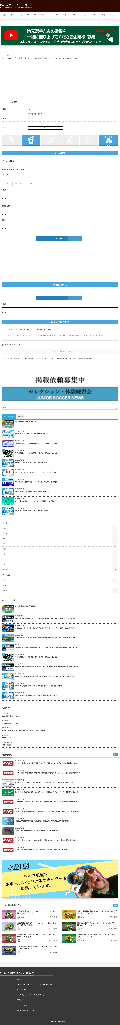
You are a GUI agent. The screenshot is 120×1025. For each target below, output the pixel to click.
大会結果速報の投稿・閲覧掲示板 (25, 421)
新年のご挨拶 (6, 738)
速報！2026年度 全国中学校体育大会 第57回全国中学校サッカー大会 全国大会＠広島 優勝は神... (45, 628)
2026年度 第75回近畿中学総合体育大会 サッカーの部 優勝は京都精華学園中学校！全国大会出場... (46, 647)
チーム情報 (30, 137)
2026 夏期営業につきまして (11, 716)
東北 (12, 15)
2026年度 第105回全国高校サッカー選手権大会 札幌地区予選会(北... (36, 482)
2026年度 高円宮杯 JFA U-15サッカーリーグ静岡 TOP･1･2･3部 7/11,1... (38, 695)
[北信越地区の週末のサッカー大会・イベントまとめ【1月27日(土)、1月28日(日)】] (9, 926)
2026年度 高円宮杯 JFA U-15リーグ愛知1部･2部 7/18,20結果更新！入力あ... (39, 686)
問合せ (112, 15)
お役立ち (93, 15)
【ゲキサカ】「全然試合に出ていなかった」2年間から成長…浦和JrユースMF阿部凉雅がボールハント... (48, 801)
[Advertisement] (60, 78)
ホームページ (45, 128)
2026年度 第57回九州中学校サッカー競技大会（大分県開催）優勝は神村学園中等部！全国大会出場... (47, 666)
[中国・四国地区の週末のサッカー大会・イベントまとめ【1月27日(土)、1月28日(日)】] (69, 914)
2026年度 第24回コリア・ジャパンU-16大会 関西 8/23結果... (34, 501)
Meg (82, 940)
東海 (35, 15)
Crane (83, 928)
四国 (57, 15)
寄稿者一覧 (20, 1000)
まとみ (23, 952)
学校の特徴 (108, 137)
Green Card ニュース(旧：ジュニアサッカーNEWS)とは (35, 984)
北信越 (20, 15)
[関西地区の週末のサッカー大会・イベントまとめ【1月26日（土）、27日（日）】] (69, 926)
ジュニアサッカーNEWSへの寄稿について (30, 995)
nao (22, 928)
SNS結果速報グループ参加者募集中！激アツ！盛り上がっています (36, 453)
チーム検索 (83, 15)
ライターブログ (22, 1005)
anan (22, 917)
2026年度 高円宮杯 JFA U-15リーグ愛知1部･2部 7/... (31, 462)
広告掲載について (22, 989)
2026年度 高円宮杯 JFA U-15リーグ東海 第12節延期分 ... (33, 491)
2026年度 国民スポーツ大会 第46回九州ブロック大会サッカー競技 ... (37, 443)
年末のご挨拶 (6, 745)
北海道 (4, 15)
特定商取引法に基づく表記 (25, 1010)
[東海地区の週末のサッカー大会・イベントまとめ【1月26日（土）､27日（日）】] (9, 914)
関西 (42, 15)
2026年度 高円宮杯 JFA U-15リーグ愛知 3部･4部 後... (32, 511)
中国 (50, 15)
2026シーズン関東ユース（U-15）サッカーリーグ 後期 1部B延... (35, 472)
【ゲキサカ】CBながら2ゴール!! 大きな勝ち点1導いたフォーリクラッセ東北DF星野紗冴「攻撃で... (46, 840)
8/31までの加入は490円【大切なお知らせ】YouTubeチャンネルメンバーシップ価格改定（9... (44, 782)
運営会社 (20, 979)
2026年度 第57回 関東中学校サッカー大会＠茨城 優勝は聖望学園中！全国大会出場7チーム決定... (45, 618)
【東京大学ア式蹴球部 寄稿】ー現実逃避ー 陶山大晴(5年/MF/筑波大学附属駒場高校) (42, 821)
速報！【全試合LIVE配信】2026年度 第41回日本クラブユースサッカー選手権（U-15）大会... (44, 676)
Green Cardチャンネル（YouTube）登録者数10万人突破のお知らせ (23, 730)
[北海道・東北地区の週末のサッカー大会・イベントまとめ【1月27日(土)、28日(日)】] (9, 950)
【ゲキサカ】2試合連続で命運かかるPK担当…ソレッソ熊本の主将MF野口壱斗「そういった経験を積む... (48, 811)
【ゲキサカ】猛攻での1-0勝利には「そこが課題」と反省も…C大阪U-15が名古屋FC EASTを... (45, 850)
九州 (64, 15)
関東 (28, 15)
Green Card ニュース (14, 5)
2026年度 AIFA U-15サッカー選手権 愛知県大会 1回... (32, 434)
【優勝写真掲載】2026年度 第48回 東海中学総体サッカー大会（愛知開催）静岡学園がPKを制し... (46, 638)
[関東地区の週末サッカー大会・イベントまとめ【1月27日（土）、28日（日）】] (69, 938)
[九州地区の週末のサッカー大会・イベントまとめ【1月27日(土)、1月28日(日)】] (9, 938)
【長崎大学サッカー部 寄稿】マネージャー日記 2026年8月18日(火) (36, 830)
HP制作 (103, 15)
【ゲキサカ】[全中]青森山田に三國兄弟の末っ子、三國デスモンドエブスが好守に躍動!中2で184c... (46, 763)
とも (82, 917)
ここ (22, 940)
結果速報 (72, 15)
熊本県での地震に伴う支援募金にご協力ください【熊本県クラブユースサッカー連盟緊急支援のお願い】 (48, 792)
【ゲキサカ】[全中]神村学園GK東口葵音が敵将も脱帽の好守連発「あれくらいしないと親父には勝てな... (48, 773)
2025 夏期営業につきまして (11, 723)
